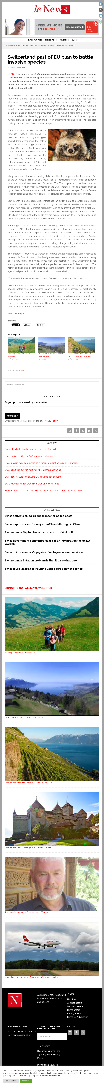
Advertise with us (16, 1031)
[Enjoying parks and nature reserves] (21, 345)
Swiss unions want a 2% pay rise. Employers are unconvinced (44, 552)
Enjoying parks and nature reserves (20, 653)
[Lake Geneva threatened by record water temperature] (81, 345)
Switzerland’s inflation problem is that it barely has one (32, 483)
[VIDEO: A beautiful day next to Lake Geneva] (51, 345)
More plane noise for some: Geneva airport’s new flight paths (31, 977)
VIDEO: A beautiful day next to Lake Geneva (24, 717)
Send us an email (75, 1006)
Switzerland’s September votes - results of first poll (30, 449)
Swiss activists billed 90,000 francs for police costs (30, 456)
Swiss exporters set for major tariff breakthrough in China (33, 470)
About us (71, 999)
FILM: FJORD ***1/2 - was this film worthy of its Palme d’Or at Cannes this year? (44, 490)
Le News (52, 11)
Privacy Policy (51, 421)
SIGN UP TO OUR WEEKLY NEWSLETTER (28, 588)
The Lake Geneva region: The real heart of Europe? (27, 912)
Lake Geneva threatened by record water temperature (28, 782)
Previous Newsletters (47, 1065)
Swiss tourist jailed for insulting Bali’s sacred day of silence (34, 477)
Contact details (74, 1003)
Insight (22, 370)
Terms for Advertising (77, 1017)
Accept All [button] (26, 1081)
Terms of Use (73, 1010)
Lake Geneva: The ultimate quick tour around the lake (28, 847)
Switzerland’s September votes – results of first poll (39, 532)
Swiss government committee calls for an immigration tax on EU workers (41, 463)
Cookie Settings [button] (11, 1081)
